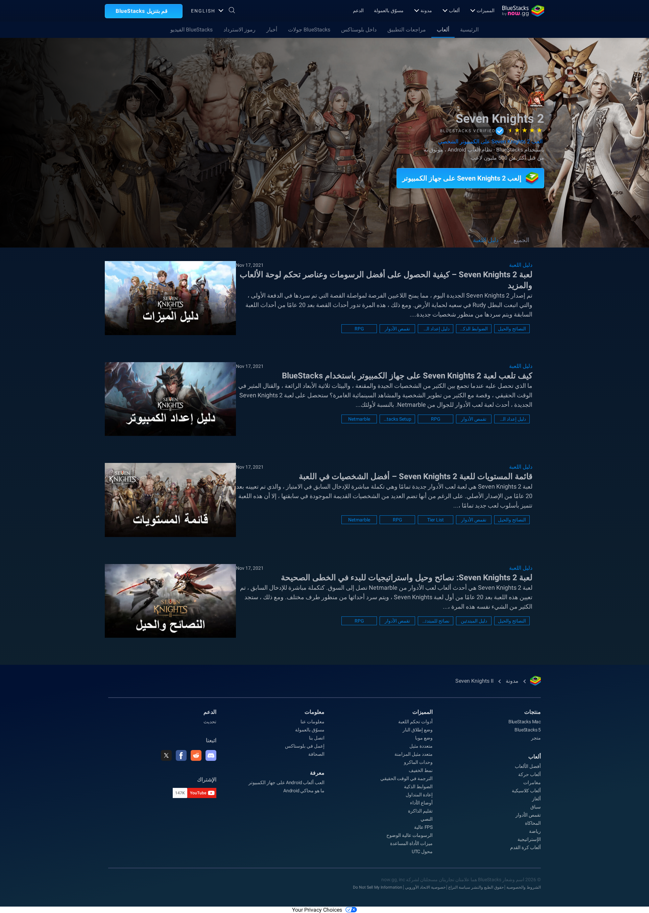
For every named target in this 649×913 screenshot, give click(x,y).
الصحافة (316, 754)
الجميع (521, 239)
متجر (536, 738)
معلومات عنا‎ (312, 721)
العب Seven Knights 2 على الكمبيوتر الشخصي (490, 141)
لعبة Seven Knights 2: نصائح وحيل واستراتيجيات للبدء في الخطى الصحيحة (406, 577)
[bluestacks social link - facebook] (181, 755)
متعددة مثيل (421, 746)
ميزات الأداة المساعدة (411, 843)
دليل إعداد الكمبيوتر (436, 328)
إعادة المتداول (419, 794)
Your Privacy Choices (317, 910)
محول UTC (422, 851)
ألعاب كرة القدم (525, 847)
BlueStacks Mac (524, 721)
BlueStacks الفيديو (191, 29)
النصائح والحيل (512, 328)
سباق (535, 807)
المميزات (486, 10)
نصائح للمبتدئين (436, 621)
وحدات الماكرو (418, 762)
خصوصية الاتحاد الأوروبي (425, 887)
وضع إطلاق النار (418, 729)
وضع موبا (424, 738)
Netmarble (359, 419)
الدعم (358, 10)
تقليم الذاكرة (420, 811)
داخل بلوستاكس (359, 29)
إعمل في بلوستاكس (304, 746)
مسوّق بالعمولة (389, 10)
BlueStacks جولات (309, 29)
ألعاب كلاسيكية (526, 790)
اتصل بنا (316, 738)
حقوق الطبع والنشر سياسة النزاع (476, 887)
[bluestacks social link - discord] (211, 755)
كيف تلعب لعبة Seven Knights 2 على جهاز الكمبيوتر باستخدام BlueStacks (407, 375)
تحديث (209, 721)
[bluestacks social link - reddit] (196, 755)
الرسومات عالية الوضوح (409, 835)
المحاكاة (533, 823)
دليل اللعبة (486, 239)
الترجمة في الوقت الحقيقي (406, 778)
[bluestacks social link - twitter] (166, 755)
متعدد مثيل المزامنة (413, 754)
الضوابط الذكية (474, 328)
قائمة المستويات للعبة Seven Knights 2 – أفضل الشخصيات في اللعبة (415, 476)
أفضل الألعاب (528, 766)
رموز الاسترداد (239, 29)
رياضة (535, 831)
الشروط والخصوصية (523, 887)
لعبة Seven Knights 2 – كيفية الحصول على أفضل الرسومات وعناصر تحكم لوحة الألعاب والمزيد (386, 280)
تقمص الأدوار (397, 328)
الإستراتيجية (529, 839)
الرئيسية (469, 29)
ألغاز (536, 798)
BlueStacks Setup (397, 419)
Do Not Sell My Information (377, 887)
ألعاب (454, 10)
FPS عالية (423, 827)
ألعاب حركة (529, 774)
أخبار (271, 29)
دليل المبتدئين (474, 621)
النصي (426, 819)
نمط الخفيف (421, 770)
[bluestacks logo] (523, 10)
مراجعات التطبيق (406, 29)
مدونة (426, 10)
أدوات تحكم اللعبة (415, 721)
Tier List (435, 519)
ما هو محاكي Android (303, 790)
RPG (359, 328)
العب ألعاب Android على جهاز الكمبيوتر (286, 782)
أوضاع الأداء (421, 802)
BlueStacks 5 (527, 729)
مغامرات (532, 782)
